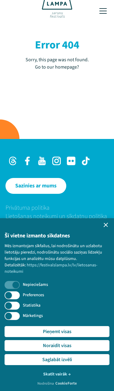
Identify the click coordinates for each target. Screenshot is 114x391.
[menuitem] (57, 208)
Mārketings (33, 316)
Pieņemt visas (57, 331)
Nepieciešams (35, 285)
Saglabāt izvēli (57, 359)
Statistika (31, 305)
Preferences (33, 295)
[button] (105, 225)
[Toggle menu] (103, 11)
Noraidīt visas (57, 345)
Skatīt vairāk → (57, 374)
